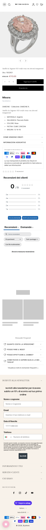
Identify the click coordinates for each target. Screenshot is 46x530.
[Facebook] (13, 492)
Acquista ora (23, 88)
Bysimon (26, 525)
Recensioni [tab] (11, 227)
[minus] (4, 82)
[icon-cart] (41, 4)
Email (6, 410)
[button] (30, 81)
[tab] (27, 227)
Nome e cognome (11, 399)
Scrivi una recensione (30, 218)
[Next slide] (25, 61)
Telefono (7, 432)
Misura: (6, 97)
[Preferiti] (37, 4)
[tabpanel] (23, 254)
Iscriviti (23, 456)
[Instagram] (20, 492)
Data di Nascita (10, 421)
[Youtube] (32, 492)
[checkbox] (13, 244)
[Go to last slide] (20, 61)
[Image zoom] (23, 34)
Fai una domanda (14, 218)
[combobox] (8, 437)
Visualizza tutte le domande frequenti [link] (22, 368)
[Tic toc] (26, 492)
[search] (9, 4)
